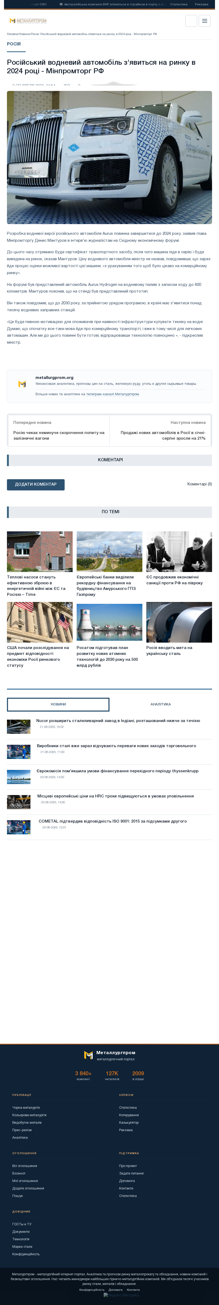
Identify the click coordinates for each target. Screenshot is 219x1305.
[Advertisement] (109, 890)
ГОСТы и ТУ (22, 1224)
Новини (24, 34)
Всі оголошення (24, 1166)
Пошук (17, 1196)
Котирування (129, 1115)
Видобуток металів (26, 1122)
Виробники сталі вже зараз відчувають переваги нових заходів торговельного (116, 746)
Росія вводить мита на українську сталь (169, 651)
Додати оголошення (28, 1188)
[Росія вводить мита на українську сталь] (179, 622)
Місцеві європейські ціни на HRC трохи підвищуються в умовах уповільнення (115, 796)
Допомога (127, 1181)
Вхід (191, 21)
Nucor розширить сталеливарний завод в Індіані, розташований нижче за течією (118, 721)
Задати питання (131, 1173)
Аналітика (20, 1137)
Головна (12, 34)
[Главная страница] (26, 21)
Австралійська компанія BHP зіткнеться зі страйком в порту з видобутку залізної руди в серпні (123, 4)
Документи (21, 1231)
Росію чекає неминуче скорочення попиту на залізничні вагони (58, 435)
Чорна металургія (26, 1107)
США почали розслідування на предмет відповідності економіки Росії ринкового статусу (38, 656)
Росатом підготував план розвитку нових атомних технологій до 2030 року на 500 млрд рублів (107, 656)
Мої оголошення (25, 1181)
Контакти (126, 1188)
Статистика (178, 4)
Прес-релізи (22, 1130)
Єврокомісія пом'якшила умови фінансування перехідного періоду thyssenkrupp (117, 771)
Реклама (201, 4)
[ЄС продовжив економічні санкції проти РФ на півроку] (179, 551)
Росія (34, 34)
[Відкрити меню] (204, 21)
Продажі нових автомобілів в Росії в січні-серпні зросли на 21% (163, 435)
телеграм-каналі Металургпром (112, 394)
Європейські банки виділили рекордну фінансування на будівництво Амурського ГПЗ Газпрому (106, 586)
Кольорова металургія (29, 1115)
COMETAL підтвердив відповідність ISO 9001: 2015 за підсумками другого (113, 821)
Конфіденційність (26, 1254)
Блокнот (18, 1173)
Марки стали (22, 1246)
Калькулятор (129, 1122)
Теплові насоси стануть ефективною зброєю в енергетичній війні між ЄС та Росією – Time (36, 586)
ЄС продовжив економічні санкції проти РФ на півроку (174, 580)
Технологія (20, 1239)
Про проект (128, 1166)
